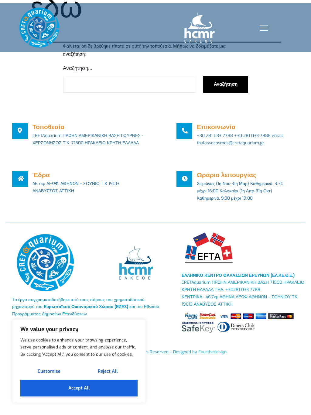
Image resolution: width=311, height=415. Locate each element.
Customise (49, 371)
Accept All (79, 388)
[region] (79, 361)
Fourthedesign (212, 352)
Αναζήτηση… (77, 68)
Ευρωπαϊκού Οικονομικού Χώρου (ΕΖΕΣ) (86, 307)
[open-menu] (262, 27)
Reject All (108, 371)
